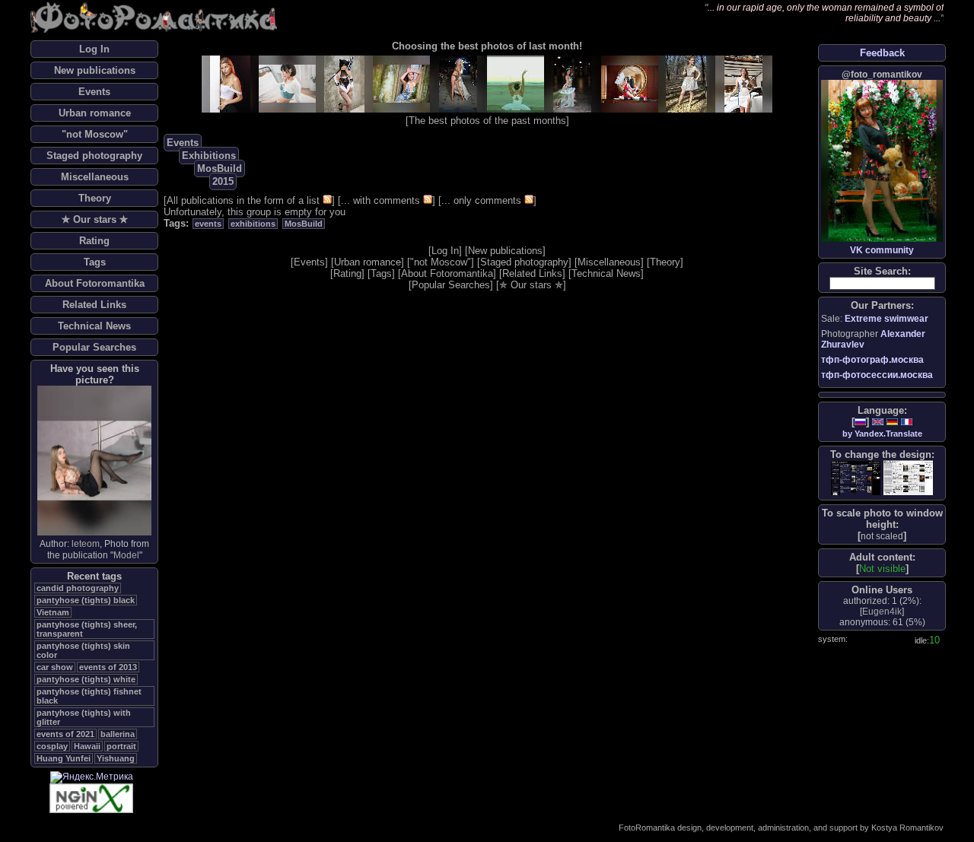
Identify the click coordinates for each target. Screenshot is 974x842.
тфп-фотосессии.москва (877, 375)
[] (882, 536)
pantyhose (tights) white (86, 679)
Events (94, 91)
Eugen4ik (882, 611)
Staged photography (94, 155)
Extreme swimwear (886, 318)
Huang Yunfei (64, 758)
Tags (95, 262)
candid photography (78, 588)
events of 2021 (65, 734)
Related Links (94, 304)
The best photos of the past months (487, 120)
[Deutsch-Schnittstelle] (892, 421)
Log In (94, 49)
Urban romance (95, 113)
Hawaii (87, 746)
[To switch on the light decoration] (908, 477)
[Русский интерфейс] (860, 421)
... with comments (380, 200)
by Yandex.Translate (882, 433)
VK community (882, 250)
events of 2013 (108, 667)
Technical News (94, 326)
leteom (86, 544)
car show (55, 667)
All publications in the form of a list (243, 200)
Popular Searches (94, 347)
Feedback (882, 53)
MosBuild (219, 168)
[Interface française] (906, 421)
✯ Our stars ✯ (95, 219)
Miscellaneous (95, 177)
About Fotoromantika (95, 283)
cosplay (52, 746)
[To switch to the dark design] (855, 478)
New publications (94, 70)
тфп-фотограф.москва (872, 359)
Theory (94, 198)
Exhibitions (209, 155)
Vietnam (53, 612)
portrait (121, 746)
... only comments (481, 200)
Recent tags (94, 576)
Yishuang (116, 758)
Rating (94, 240)
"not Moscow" (95, 134)
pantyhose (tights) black (86, 600)
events (208, 223)
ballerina (117, 734)
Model (126, 555)
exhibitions (253, 223)
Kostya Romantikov (907, 827)
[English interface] (877, 421)
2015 (223, 181)
